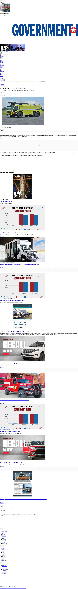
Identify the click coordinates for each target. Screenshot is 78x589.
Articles (9, 0)
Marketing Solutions (5, 568)
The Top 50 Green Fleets (6, 201)
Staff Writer (8, 262)
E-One (6, 169)
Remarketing (2, 73)
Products (3, 553)
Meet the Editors (4, 566)
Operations (1, 68)
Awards (3, 558)
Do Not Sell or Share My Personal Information (19, 588)
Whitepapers (4, 555)
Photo (3, 552)
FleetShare (3, 548)
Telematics (1, 77)
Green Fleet (2, 63)
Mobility (1, 66)
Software (1, 76)
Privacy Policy (2, 588)
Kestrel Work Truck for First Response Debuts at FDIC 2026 (14, 400)
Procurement (2, 71)
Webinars (3, 557)
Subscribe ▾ (2, 2)
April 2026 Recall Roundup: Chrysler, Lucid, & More (12, 363)
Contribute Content (5, 569)
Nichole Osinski (8, 230)
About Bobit (4, 573)
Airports (3, 169)
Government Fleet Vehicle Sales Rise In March (11, 431)
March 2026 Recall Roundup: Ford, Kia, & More (11, 462)
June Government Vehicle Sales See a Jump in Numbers (13, 232)
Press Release (4, 570)
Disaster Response (3, 54)
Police (1, 69)
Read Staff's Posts (2, 94)
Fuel (1, 59)
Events (1, 58)
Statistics (3, 554)
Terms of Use (6, 588)
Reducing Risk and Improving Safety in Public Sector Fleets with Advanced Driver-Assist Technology (23, 499)
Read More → (2, 204)
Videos (3, 551)
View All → (2, 503)
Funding (1, 61)
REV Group (8, 169)
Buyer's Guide (4, 560)
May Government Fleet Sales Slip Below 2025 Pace (12, 300)
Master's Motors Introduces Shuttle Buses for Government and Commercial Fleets (19, 264)
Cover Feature (4, 0)
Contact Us (3, 567)
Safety (1, 74)
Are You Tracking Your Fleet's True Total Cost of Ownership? (14, 331)
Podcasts (3, 556)
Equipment (1, 56)
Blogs (3, 550)
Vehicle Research (2, 79)
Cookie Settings (5, 572)
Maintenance (2, 64)
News (7, 0)
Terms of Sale (10, 588)
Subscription (4, 565)
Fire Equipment (12, 169)
